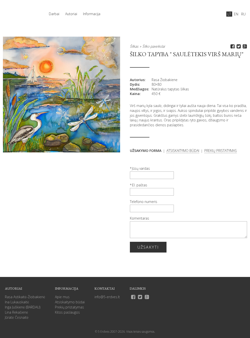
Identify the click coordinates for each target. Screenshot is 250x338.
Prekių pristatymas (69, 307)
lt (229, 14)
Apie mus (62, 297)
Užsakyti (148, 247)
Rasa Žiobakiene (164, 79)
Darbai (54, 13)
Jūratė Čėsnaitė (17, 317)
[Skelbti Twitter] (238, 46)
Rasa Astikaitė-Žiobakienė (25, 297)
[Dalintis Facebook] (232, 46)
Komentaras (139, 218)
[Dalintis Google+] (244, 46)
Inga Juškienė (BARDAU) (22, 307)
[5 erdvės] (20, 11)
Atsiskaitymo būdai (70, 302)
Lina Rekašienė (16, 312)
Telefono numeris (143, 201)
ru (243, 14)
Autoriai (71, 13)
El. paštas (139, 185)
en (236, 14)
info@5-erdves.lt (107, 297)
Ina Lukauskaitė (17, 302)
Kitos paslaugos (67, 312)
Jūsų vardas (141, 168)
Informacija (91, 13)
